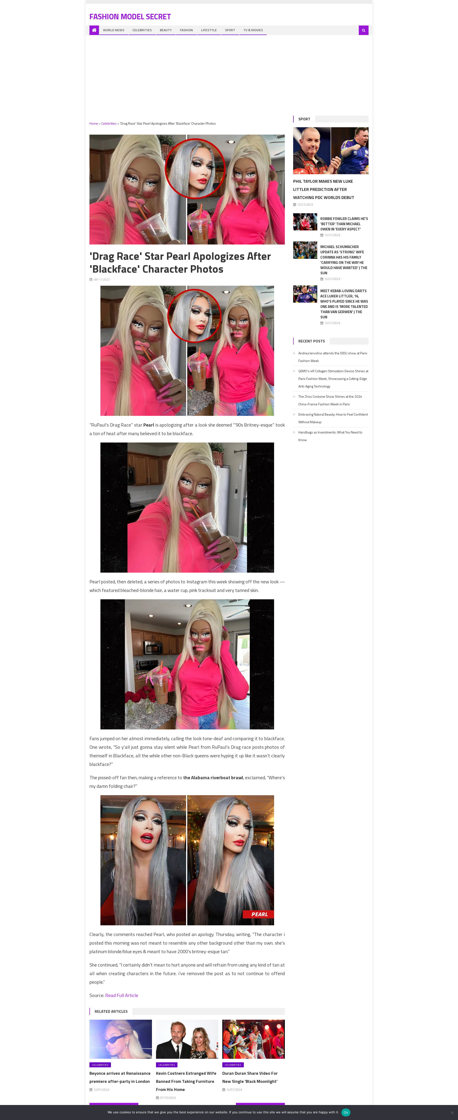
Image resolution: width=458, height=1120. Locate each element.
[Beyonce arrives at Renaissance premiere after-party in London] (120, 1039)
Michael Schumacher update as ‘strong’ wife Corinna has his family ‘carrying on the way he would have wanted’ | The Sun (343, 260)
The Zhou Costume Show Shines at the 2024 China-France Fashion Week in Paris (330, 400)
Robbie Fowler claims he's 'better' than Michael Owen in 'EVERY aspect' (344, 224)
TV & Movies (253, 29)
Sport (230, 29)
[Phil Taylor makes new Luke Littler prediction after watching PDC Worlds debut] (331, 150)
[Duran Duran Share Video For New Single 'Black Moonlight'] (253, 1039)
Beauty (166, 29)
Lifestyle (209, 29)
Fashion (186, 29)
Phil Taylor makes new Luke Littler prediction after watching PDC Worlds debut (323, 189)
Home (93, 123)
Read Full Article (121, 995)
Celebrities (142, 29)
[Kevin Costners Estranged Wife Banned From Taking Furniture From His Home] (187, 1039)
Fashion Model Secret (130, 16)
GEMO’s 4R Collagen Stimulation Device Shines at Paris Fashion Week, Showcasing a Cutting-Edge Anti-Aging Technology (333, 378)
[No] (452, 1112)
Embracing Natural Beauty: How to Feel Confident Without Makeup (333, 418)
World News (113, 29)
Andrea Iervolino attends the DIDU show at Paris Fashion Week (332, 357)
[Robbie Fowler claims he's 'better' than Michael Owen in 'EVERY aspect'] (305, 221)
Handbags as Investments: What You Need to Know (330, 436)
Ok (346, 1112)
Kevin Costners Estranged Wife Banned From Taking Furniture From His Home (186, 1081)
